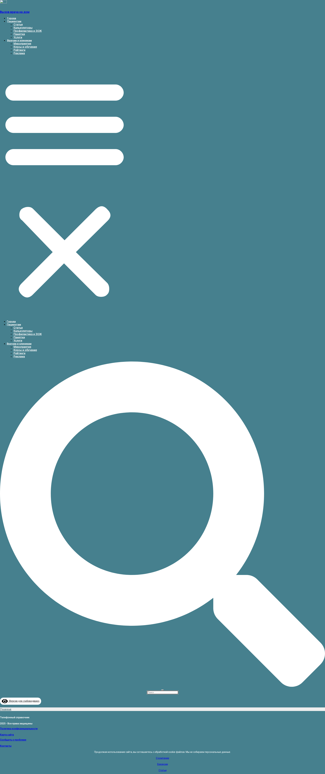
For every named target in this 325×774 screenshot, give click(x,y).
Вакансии (162, 764)
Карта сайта (7, 734)
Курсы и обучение (25, 46)
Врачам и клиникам (19, 40)
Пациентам (14, 21)
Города (11, 18)
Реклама (19, 53)
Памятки (19, 34)
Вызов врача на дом (14, 12)
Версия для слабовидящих (23, 700)
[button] (64, 187)
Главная (5, 709)
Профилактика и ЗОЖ (28, 31)
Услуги (18, 37)
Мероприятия (22, 43)
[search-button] (162, 685)
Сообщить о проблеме (13, 739)
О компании (162, 758)
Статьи (18, 24)
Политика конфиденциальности (19, 728)
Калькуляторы (23, 27)
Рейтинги (19, 50)
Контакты (6, 746)
